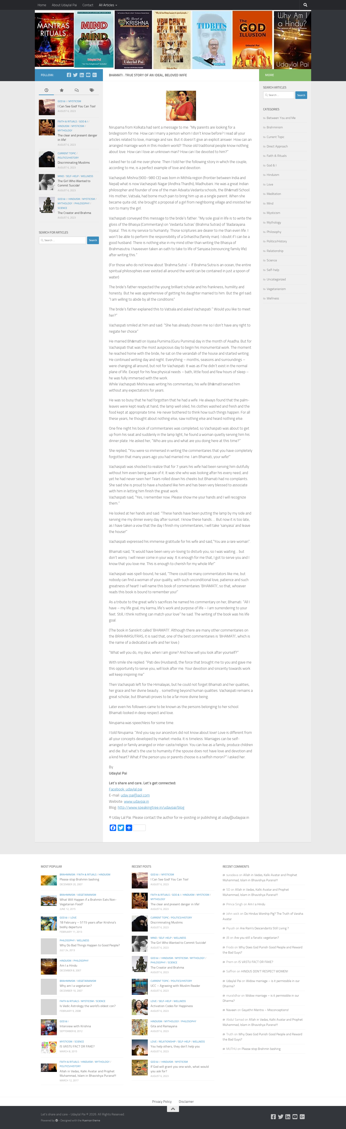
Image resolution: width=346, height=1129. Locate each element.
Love (270, 184)
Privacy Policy (162, 1102)
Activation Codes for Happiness (172, 1006)
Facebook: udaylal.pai (125, 789)
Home (42, 5)
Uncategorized (276, 279)
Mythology (65, 130)
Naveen (231, 1010)
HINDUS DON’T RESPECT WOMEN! (264, 971)
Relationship (275, 251)
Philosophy (82, 203)
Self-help (72, 176)
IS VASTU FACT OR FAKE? (77, 1046)
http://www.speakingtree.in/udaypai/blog (151, 807)
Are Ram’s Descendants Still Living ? (264, 928)
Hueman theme (91, 1120)
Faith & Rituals (67, 121)
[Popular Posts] (61, 90)
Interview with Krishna (75, 1026)
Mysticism (74, 101)
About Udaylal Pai (64, 5)
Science (62, 207)
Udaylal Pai (233, 981)
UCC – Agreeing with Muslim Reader (175, 986)
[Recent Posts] (46, 90)
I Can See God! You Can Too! (77, 106)
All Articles (106, 5)
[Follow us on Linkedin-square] (81, 75)
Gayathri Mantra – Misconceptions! (265, 1010)
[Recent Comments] (76, 90)
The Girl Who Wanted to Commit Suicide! (178, 943)
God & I (62, 101)
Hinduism (63, 126)
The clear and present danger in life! (175, 904)
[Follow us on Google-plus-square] (94, 75)
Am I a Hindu (68, 965)
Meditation (274, 194)
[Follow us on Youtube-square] (88, 75)
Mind (61, 176)
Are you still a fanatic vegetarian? (256, 938)
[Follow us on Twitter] (75, 75)
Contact (87, 5)
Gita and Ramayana (164, 1026)
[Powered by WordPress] (56, 1120)
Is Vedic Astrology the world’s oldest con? (88, 1006)
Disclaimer (186, 1102)
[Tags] (91, 90)
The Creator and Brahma (74, 213)
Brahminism (275, 127)
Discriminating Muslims (74, 162)
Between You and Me (281, 118)
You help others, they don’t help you (175, 1046)
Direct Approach (277, 146)
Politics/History (68, 157)
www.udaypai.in (136, 801)
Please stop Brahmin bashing (79, 879)
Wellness (87, 176)
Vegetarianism (276, 289)
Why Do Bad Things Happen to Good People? (90, 945)
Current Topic (67, 153)
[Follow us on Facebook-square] (68, 75)
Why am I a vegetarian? (76, 986)
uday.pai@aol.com (135, 795)
